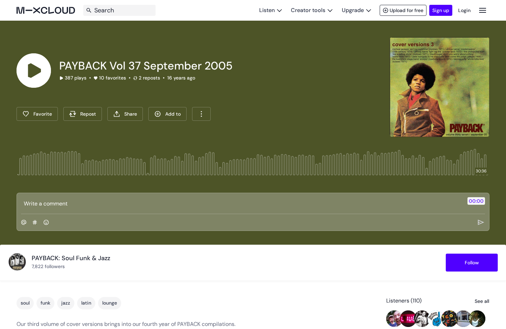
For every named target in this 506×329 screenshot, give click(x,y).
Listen (267, 10)
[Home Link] (46, 10)
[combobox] (201, 114)
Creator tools (308, 10)
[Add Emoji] (46, 222)
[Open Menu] (482, 10)
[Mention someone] (24, 222)
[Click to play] (34, 70)
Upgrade (353, 10)
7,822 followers (48, 266)
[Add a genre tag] (35, 222)
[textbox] (241, 203)
